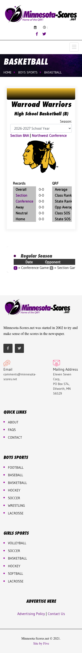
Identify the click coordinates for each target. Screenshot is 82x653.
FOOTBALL (15, 467)
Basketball (53, 72)
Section (21, 195)
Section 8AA (19, 135)
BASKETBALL (17, 483)
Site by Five (41, 643)
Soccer (14, 498)
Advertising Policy (31, 613)
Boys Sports (28, 72)
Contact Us (56, 613)
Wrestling (16, 505)
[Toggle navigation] (74, 47)
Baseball (15, 475)
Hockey (14, 566)
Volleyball (17, 543)
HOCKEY (14, 490)
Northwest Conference (49, 135)
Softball (15, 573)
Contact (15, 437)
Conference (24, 201)
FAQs (12, 430)
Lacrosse (15, 513)
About (13, 422)
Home (7, 72)
